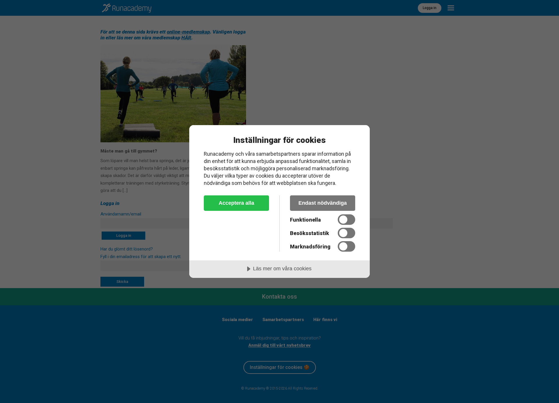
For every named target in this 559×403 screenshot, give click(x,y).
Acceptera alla (236, 203)
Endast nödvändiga (322, 203)
